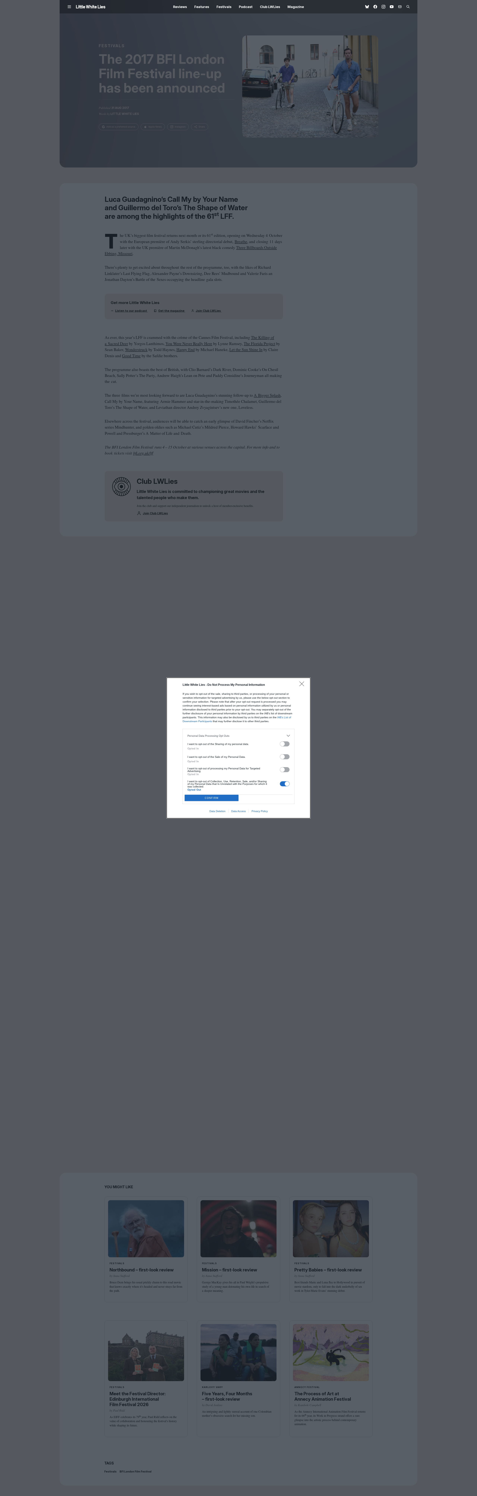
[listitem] (238, 736)
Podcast (245, 7)
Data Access (238, 811)
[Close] (303, 685)
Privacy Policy (260, 811)
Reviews (180, 7)
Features (201, 7)
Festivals (224, 7)
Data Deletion (217, 811)
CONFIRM (212, 798)
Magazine (296, 7)
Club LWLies (270, 7)
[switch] (285, 743)
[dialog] (238, 748)
